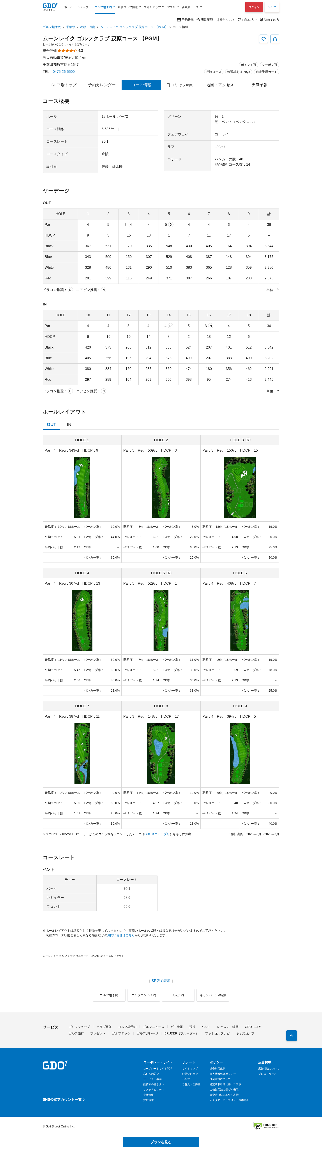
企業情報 (148, 1094)
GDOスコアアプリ (157, 834)
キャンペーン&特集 (213, 995)
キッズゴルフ (245, 1033)
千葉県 (70, 27)
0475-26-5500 (64, 72)
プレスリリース (267, 1073)
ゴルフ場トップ (62, 85)
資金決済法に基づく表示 (224, 1094)
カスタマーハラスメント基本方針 (229, 1100)
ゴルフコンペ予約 (143, 995)
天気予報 (259, 85)
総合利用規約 (217, 1068)
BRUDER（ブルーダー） (182, 1033)
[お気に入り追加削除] (263, 39)
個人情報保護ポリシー (223, 1073)
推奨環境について (220, 1079)
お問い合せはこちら (121, 935)
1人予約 (178, 995)
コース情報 (141, 85)
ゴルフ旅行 (76, 1033)
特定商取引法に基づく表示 (225, 1084)
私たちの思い (151, 1073)
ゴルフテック (121, 1033)
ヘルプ (272, 7)
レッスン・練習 (228, 1026)
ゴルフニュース (153, 1026)
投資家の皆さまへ (153, 1084)
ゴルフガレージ (147, 1033)
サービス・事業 (152, 1079)
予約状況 (188, 19)
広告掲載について (268, 1068)
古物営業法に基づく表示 (224, 1089)
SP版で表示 (161, 981)
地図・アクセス (220, 85)
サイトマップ (190, 1068)
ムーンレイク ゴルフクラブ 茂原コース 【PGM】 (134, 27)
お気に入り (249, 19)
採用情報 (148, 1100)
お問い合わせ (190, 1073)
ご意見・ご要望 (191, 1084)
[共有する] (275, 39)
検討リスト (227, 19)
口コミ (180, 85)
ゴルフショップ (79, 1026)
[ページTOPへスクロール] (291, 1035)
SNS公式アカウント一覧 (62, 1099)
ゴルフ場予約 (52, 27)
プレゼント (98, 1033)
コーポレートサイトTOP (157, 1068)
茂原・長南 (87, 27)
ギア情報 (177, 1026)
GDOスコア (253, 1026)
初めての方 (271, 19)
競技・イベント (200, 1026)
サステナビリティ (153, 1089)
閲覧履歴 (207, 19)
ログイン (254, 7)
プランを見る (161, 1142)
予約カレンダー (102, 85)
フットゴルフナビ (217, 1033)
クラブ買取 (104, 1026)
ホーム (68, 7)
